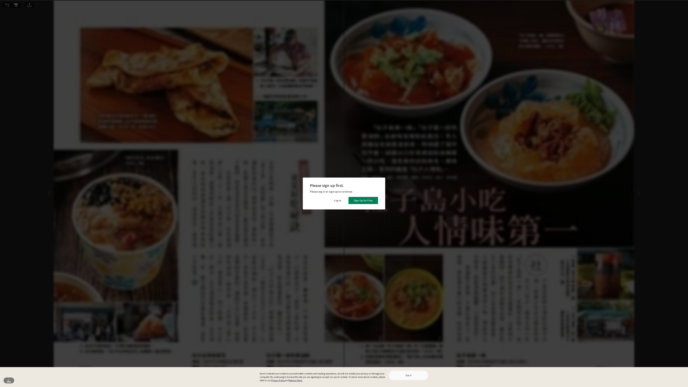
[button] (7, 5)
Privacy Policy (278, 380)
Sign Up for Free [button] (363, 200)
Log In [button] (337, 200)
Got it (408, 375)
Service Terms (295, 380)
